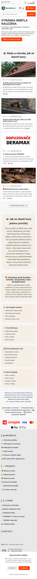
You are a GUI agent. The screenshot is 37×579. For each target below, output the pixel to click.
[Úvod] (8, 8)
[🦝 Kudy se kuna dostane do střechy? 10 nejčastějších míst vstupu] (18, 69)
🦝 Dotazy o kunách (16, 186)
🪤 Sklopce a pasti (7, 478)
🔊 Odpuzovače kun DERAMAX (13, 154)
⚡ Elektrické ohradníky (9, 486)
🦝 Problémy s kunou (16, 116)
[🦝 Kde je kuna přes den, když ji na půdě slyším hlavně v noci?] (18, 106)
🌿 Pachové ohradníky (9, 482)
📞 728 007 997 (5, 2)
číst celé (5, 94)
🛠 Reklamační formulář (9, 448)
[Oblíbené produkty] (20, 8)
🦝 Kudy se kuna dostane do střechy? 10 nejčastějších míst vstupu (17, 83)
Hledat (31, 14)
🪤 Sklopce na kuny (8, 471)
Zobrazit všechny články (17, 205)
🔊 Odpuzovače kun (16, 151)
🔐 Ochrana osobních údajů (11, 455)
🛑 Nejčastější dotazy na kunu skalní (15, 189)
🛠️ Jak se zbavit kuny (16, 80)
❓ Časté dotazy (7, 451)
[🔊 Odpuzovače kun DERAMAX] (18, 140)
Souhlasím (24, 568)
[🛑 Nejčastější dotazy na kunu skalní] (18, 175)
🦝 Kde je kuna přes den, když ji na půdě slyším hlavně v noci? (17, 120)
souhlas (28, 558)
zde (26, 574)
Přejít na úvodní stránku (11, 39)
